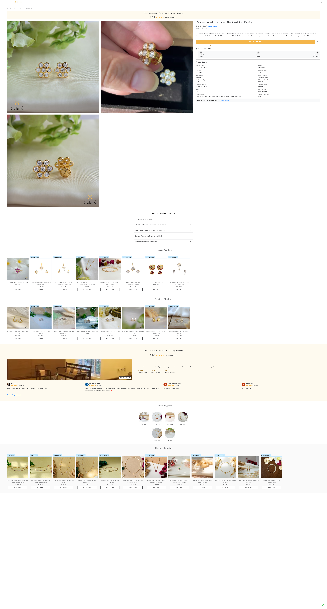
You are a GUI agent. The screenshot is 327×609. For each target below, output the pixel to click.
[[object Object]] (318, 42)
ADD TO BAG (17, 289)
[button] (163, 219)
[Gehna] (89, 2)
